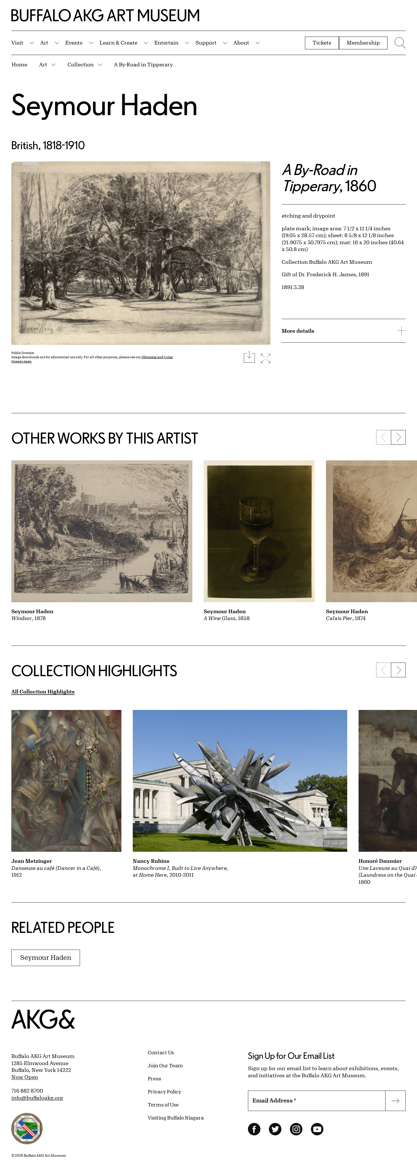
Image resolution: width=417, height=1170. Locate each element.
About (241, 42)
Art (44, 42)
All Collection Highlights (43, 691)
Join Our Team (165, 1065)
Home (19, 64)
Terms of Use (163, 1104)
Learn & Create (118, 42)
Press (154, 1078)
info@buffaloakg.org (37, 1098)
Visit (17, 42)
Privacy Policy (164, 1091)
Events (74, 42)
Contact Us (161, 1052)
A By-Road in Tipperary (143, 64)
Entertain (166, 42)
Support (205, 42)
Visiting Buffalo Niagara (176, 1117)
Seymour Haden (104, 104)
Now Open (24, 1077)
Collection (81, 64)
